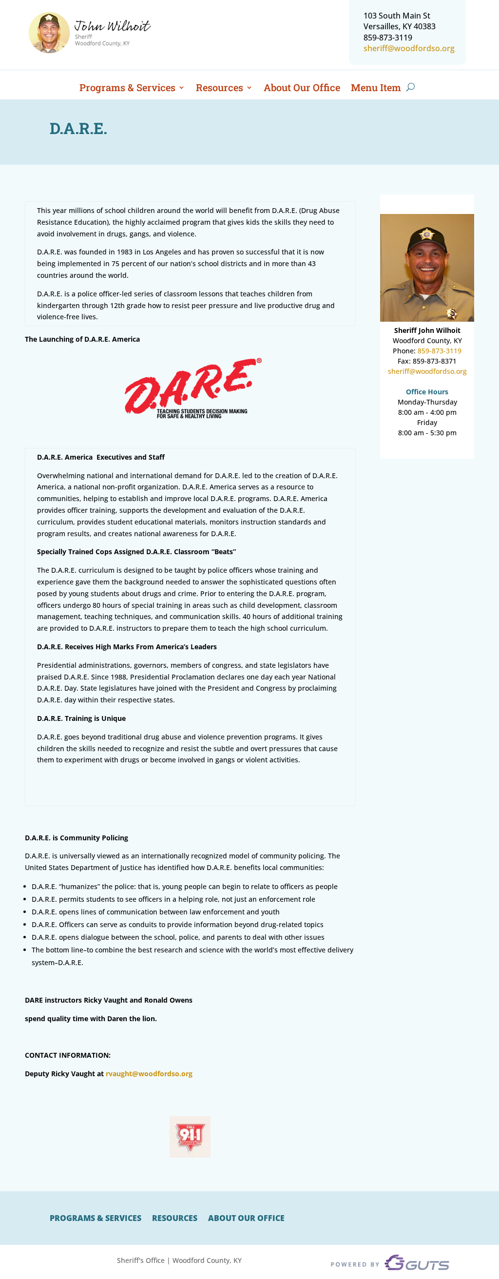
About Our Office (302, 89)
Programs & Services (127, 89)
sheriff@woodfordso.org (409, 48)
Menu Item (376, 89)
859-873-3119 (439, 350)
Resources (219, 89)
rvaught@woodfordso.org (149, 1073)
